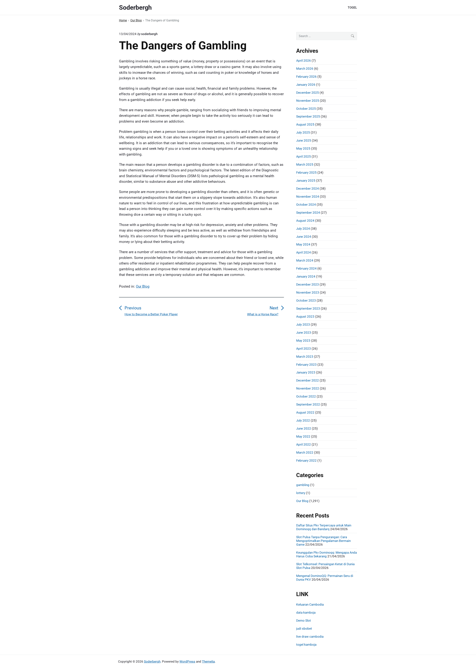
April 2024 (303, 252)
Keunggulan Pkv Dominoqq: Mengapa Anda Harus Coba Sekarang (326, 554)
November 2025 (307, 100)
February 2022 (306, 460)
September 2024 (308, 212)
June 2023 (303, 332)
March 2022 (304, 452)
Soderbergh (152, 661)
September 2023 (308, 308)
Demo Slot (303, 620)
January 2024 (305, 276)
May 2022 (303, 436)
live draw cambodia (310, 636)
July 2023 (303, 324)
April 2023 (303, 348)
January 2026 (305, 84)
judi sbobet (304, 628)
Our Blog (142, 286)
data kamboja (306, 612)
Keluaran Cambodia (310, 604)
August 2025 (305, 124)
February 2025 (306, 172)
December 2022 (307, 380)
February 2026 (306, 76)
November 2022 (307, 388)
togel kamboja (306, 644)
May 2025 (303, 148)
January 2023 (305, 372)
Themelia (208, 661)
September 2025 (308, 116)
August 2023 (305, 316)
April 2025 (303, 156)
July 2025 (303, 132)
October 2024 (306, 204)
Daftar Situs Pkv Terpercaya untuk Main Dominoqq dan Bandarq (323, 527)
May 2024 (303, 244)
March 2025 (304, 164)
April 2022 (303, 444)
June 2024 (303, 236)
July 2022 (303, 420)
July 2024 (303, 228)
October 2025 (306, 108)
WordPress (187, 661)
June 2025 (303, 140)
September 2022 (308, 404)
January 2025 (305, 180)
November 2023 (307, 292)
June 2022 (303, 428)
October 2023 (306, 300)
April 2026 (303, 60)
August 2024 (305, 220)
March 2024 (304, 260)
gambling (302, 485)
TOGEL (352, 7)
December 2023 (307, 284)
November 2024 (307, 196)
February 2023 (306, 364)
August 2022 (305, 412)
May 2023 (303, 340)
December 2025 (307, 92)
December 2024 (307, 188)
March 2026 (304, 68)
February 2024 (306, 268)
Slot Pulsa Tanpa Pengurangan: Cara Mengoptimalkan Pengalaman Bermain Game (323, 540)
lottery (300, 493)
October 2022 (306, 396)
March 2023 (304, 356)
